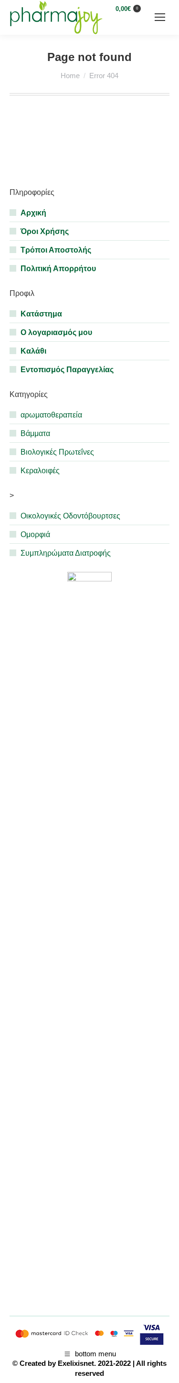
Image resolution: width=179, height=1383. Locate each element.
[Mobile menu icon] (159, 17)
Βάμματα (35, 433)
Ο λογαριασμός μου (56, 332)
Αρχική (33, 213)
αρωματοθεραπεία (51, 415)
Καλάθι (33, 351)
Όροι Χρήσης (45, 231)
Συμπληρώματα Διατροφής (66, 553)
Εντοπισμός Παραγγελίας (67, 370)
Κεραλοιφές (40, 471)
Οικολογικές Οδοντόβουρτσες (70, 516)
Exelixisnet (76, 1363)
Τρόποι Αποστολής (56, 250)
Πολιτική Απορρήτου (58, 268)
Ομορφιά (35, 534)
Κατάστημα (41, 314)
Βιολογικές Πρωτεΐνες (57, 452)
